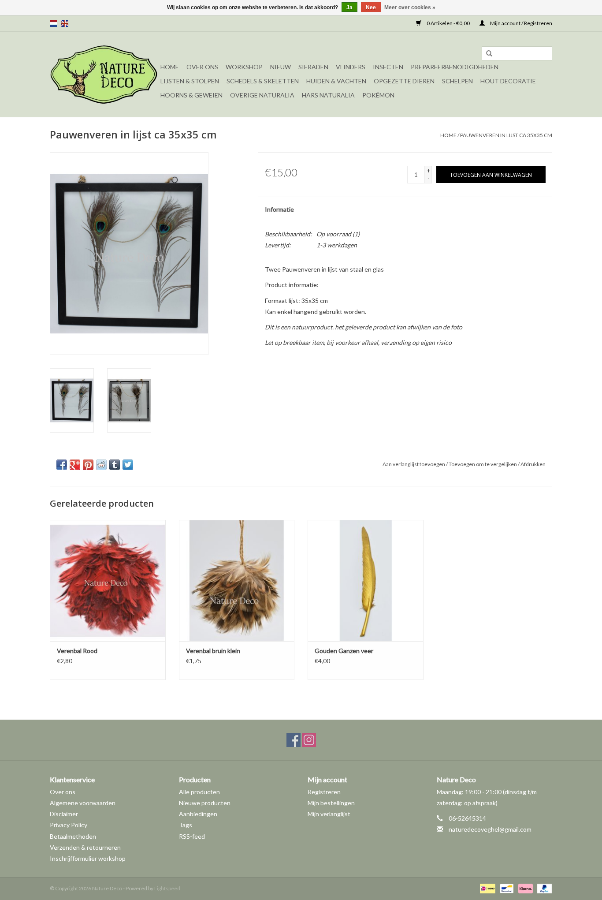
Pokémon (378, 95)
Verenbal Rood (77, 650)
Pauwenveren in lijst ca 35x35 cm (506, 135)
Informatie (279, 209)
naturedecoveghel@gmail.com (490, 829)
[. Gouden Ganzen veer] (366, 580)
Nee (371, 7)
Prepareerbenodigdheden (454, 67)
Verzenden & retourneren (85, 847)
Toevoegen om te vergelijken (483, 464)
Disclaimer (64, 814)
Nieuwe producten (204, 803)
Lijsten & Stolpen (189, 81)
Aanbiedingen (198, 814)
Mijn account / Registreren (520, 23)
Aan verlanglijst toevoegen (414, 464)
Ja (349, 7)
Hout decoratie (508, 81)
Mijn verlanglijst (329, 814)
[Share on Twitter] (128, 464)
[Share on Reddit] (101, 464)
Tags (185, 825)
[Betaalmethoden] (486, 888)
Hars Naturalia (328, 95)
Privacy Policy (68, 825)
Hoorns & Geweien (191, 95)
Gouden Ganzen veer (344, 650)
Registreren (324, 791)
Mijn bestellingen (331, 803)
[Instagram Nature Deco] (309, 740)
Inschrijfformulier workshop (88, 858)
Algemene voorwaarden (82, 803)
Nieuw (280, 67)
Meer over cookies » (409, 7)
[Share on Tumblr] (114, 464)
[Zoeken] (489, 53)
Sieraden (313, 67)
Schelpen (457, 81)
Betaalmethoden (73, 836)
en (64, 23)
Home (169, 67)
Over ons (202, 67)
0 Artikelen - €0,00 (448, 23)
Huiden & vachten (336, 81)
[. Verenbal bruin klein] (237, 580)
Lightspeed (167, 888)
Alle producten (199, 791)
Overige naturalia (262, 95)
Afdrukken (533, 464)
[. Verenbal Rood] (108, 580)
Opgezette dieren (404, 81)
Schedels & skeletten (263, 81)
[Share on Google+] (75, 464)
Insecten (388, 67)
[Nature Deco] (104, 74)
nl (53, 23)
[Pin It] (88, 464)
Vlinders (350, 67)
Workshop (244, 67)
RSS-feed (192, 836)
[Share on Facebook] (61, 464)
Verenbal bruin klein (213, 650)
